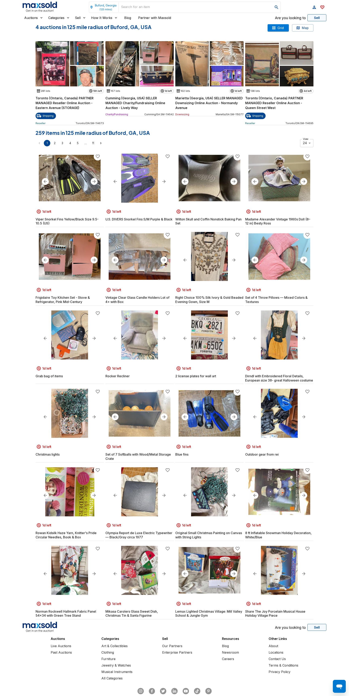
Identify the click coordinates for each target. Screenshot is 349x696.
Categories (56, 18)
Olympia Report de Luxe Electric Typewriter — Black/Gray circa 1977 (138, 535)
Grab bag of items (49, 376)
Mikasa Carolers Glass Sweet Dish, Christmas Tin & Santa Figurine (131, 613)
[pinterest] (208, 691)
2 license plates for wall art (195, 376)
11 (93, 143)
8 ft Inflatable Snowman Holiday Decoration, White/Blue (278, 535)
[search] (276, 7)
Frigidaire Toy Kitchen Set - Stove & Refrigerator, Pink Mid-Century (63, 300)
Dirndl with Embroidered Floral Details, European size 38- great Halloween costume (279, 378)
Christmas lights (48, 454)
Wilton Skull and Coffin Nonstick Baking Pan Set (208, 221)
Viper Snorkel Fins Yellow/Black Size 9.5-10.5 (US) (67, 221)
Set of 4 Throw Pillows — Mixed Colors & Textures (276, 300)
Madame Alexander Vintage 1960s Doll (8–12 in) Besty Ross (277, 221)
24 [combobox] (305, 143)
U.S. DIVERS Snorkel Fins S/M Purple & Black (138, 219)
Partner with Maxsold (154, 18)
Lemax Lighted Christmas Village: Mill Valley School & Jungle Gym (208, 613)
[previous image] (45, 181)
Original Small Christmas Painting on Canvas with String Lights (208, 535)
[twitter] (163, 691)
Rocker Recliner (117, 376)
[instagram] (140, 691)
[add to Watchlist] (98, 156)
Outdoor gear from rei (262, 454)
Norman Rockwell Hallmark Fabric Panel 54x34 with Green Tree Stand (66, 613)
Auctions (31, 18)
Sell (78, 18)
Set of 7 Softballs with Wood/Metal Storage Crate (138, 456)
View (305, 138)
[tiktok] (197, 691)
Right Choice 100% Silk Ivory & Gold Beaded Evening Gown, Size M (209, 300)
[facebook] (152, 691)
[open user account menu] (314, 7)
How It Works (101, 18)
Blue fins (181, 454)
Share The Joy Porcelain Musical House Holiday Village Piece (275, 613)
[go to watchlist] (322, 7)
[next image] (94, 181)
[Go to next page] (101, 143)
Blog (127, 18)
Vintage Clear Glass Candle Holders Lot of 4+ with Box (137, 300)
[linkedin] (174, 691)
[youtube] (186, 691)
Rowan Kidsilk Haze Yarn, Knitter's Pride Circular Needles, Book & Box (66, 535)
